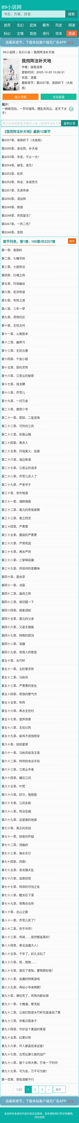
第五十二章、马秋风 (14, 677)
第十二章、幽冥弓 (13, 342)
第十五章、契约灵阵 (14, 367)
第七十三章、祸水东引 (16, 853)
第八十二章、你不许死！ (17, 928)
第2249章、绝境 (12, 207)
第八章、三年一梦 (13, 308)
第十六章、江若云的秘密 (17, 375)
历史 (58, 25)
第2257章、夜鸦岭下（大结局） (22, 140)
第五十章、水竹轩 (13, 660)
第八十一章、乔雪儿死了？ (19, 920)
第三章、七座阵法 (13, 267)
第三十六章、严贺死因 (16, 543)
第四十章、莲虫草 (13, 576)
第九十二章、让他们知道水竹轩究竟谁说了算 (30, 1012)
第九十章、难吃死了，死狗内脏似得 (25, 995)
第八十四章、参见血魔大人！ (20, 945)
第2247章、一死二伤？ (16, 224)
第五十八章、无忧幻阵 (16, 727)
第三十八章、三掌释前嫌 (17, 560)
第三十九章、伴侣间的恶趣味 (20, 568)
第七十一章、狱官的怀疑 (17, 836)
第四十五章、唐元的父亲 (17, 618)
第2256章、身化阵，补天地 (19, 148)
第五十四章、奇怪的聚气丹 (19, 694)
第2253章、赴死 (12, 173)
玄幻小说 (24, 52)
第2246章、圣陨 (12, 232)
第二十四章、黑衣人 (14, 442)
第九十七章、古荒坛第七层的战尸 (23, 1054)
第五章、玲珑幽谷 (13, 283)
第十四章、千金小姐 (14, 359)
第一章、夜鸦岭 (11, 250)
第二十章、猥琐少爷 (14, 409)
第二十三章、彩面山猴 (16, 434)
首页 (7, 25)
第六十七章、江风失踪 (16, 803)
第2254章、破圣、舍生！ (18, 165)
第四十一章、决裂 (13, 585)
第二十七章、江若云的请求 (19, 468)
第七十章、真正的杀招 (16, 828)
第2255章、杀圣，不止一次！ (21, 157)
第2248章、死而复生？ (16, 215)
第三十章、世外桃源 (14, 493)
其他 (33, 33)
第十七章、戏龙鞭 (13, 384)
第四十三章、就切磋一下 (17, 602)
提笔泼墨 (36, 67)
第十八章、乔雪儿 (13, 392)
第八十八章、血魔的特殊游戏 (20, 979)
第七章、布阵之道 (13, 300)
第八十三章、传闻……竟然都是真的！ (26, 937)
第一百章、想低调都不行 (17, 1079)
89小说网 (11, 6)
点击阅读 (58, 97)
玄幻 (20, 25)
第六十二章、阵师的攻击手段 (20, 761)
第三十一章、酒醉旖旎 (16, 501)
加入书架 (20, 97)
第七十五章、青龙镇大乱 (17, 870)
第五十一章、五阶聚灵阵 (17, 669)
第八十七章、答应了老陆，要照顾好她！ (28, 970)
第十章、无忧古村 (13, 325)
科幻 (7, 33)
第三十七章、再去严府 (16, 551)
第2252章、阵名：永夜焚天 (19, 182)
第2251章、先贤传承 (15, 190)
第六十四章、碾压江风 (16, 778)
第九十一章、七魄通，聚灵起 (20, 1004)
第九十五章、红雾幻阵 (16, 1037)
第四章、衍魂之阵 (13, 275)
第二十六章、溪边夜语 (16, 459)
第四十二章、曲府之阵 (16, 593)
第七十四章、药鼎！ (14, 861)
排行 (46, 33)
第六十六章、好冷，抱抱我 (19, 794)
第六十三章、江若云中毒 (17, 769)
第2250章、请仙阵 (13, 198)
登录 (71, 33)
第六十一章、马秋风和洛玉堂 (20, 752)
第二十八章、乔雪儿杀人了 (19, 476)
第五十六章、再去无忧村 (17, 711)
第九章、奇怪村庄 (13, 317)
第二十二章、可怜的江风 (17, 426)
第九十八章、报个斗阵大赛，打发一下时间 (29, 1062)
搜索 (71, 14)
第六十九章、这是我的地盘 (19, 819)
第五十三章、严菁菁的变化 (19, 685)
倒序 (72, 241)
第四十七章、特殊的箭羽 (17, 635)
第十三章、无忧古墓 (14, 350)
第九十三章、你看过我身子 (19, 1020)
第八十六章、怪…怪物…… (19, 962)
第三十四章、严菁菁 (14, 526)
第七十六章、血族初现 (16, 878)
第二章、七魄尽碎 (13, 258)
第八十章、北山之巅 (14, 912)
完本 (58, 33)
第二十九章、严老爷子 (16, 484)
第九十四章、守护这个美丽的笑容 (23, 1029)
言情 (20, 33)
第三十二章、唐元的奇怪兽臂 (20, 509)
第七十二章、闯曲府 (14, 845)
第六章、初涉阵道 (13, 292)
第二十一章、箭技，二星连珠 (20, 417)
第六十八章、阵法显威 (16, 811)
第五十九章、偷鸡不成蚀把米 (20, 736)
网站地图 (40, 1117)
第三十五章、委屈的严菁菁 (19, 535)
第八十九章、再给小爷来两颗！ (22, 987)
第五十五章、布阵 (13, 702)
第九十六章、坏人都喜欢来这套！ (23, 1046)
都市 (46, 25)
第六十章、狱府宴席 (14, 744)
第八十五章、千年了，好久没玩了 (23, 953)
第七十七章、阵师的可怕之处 (20, 886)
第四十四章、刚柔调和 (16, 610)
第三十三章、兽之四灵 (16, 518)
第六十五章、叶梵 (13, 786)
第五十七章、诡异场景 (16, 719)
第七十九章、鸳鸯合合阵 (17, 903)
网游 (71, 25)
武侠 (33, 25)
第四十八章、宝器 (13, 644)
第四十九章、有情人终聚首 (19, 652)
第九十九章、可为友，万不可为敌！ (25, 1071)
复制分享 (69, 123)
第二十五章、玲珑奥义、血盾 (20, 451)
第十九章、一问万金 (14, 401)
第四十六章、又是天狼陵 (17, 627)
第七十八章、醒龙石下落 (17, 895)
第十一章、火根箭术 (14, 334)
